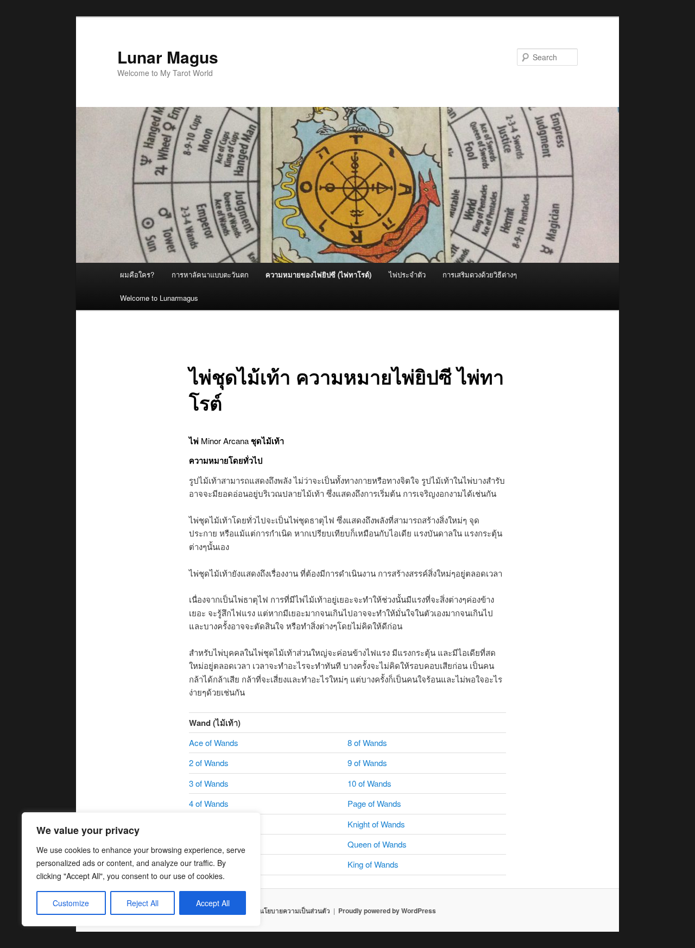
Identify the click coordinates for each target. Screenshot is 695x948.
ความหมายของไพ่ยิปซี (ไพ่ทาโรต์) (318, 274)
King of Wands (373, 864)
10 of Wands (369, 783)
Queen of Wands (377, 844)
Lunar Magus (167, 56)
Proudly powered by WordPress (387, 910)
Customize (71, 903)
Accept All (213, 903)
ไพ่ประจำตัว (407, 274)
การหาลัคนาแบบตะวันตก (210, 274)
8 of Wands (367, 742)
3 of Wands (209, 783)
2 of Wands (209, 762)
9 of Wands (367, 762)
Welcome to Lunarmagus (159, 298)
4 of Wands (209, 803)
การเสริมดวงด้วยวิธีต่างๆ (480, 274)
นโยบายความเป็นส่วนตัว (295, 910)
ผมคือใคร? (137, 274)
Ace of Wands (213, 742)
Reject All (143, 903)
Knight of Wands (376, 824)
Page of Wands (374, 803)
